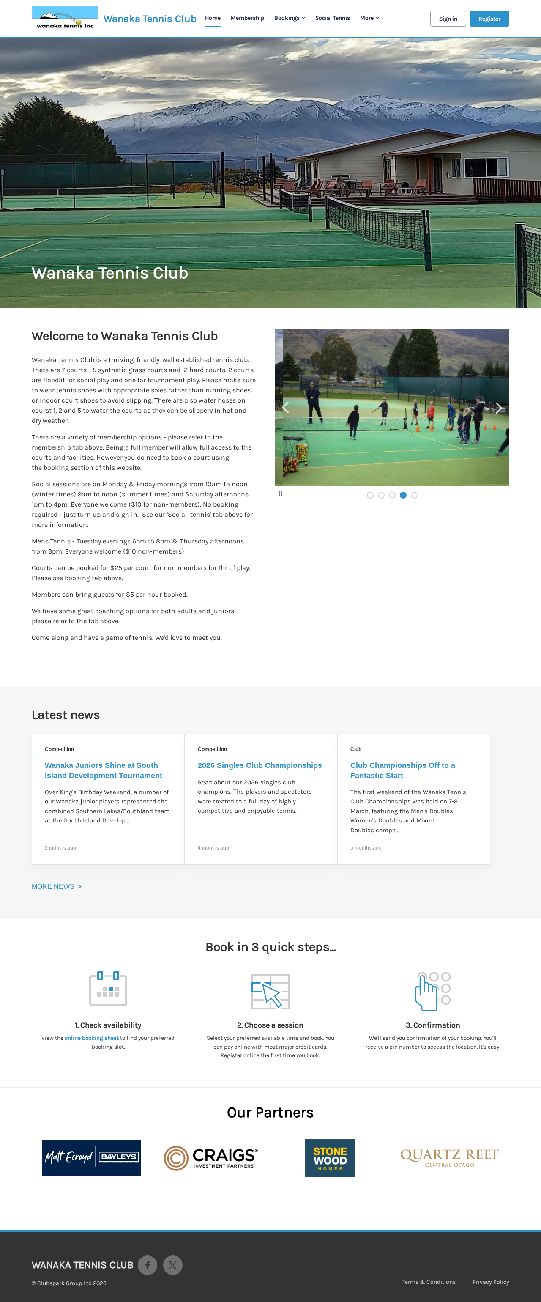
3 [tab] (392, 495)
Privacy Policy (491, 1282)
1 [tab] (370, 495)
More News (53, 886)
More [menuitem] (367, 18)
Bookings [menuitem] (287, 18)
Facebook (147, 1265)
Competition (59, 749)
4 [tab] (403, 495)
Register (489, 18)
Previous (285, 407)
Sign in (448, 18)
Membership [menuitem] (247, 18)
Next (499, 407)
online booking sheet (92, 1038)
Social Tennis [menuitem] (332, 18)
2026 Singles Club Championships (260, 765)
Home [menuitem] (213, 18)
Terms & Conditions (429, 1282)
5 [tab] (414, 495)
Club (355, 749)
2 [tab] (381, 495)
